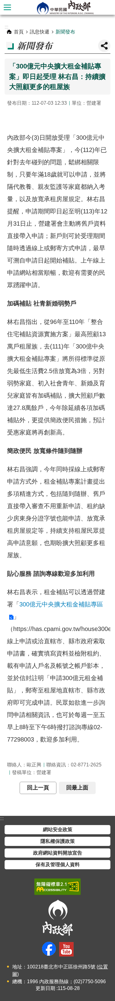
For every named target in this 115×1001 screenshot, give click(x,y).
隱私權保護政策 (57, 841)
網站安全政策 (57, 829)
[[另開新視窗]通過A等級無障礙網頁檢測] (57, 886)
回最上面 (77, 788)
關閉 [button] (104, 46)
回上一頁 (38, 788)
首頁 (19, 31)
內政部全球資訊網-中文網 (65, 7)
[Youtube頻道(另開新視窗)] (66, 949)
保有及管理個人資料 (58, 864)
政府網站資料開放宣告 (57, 852)
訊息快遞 (39, 31)
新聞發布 (65, 31)
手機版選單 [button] (7, 7)
